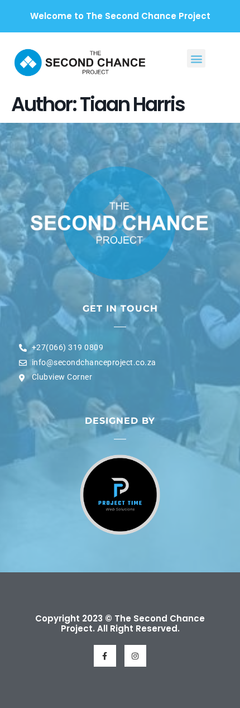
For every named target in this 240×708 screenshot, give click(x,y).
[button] (196, 58)
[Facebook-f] (105, 656)
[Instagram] (135, 656)
